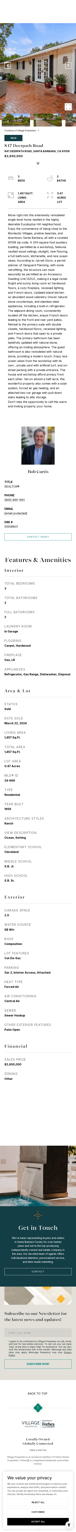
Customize (38, 1512)
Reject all (38, 1502)
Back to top (37, 1393)
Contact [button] (38, 1271)
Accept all (38, 1521)
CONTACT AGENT (38, 536)
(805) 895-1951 (14, 500)
